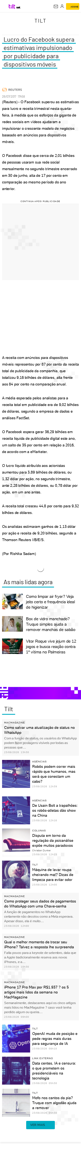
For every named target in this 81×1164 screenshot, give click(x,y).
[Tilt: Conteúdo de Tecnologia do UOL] (12, 6)
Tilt (40, 20)
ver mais (37, 1124)
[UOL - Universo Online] (18, 7)
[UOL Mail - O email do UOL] (55, 6)
